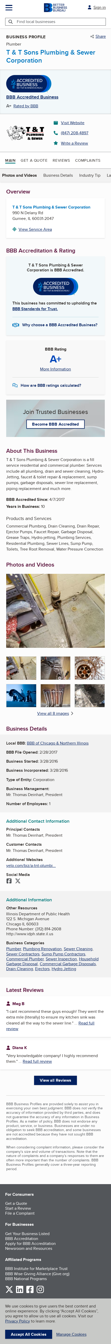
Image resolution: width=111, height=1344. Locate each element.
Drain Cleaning (19, 969)
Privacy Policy (17, 1321)
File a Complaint (20, 1213)
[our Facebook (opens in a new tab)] (30, 1292)
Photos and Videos (19, 175)
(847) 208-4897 (74, 132)
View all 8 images (53, 713)
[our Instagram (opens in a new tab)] (40, 1292)
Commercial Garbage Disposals (68, 964)
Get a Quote (34, 160)
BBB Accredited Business (32, 97)
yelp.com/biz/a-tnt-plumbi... (31, 865)
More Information (55, 369)
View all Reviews (56, 1080)
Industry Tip (89, 175)
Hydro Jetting (64, 969)
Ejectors (42, 969)
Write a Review (74, 143)
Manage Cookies (71, 1334)
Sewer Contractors (22, 954)
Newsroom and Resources (28, 1248)
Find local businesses (36, 22)
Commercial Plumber (25, 959)
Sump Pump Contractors (63, 954)
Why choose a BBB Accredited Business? (59, 325)
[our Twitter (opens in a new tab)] (9, 1292)
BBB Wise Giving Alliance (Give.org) (37, 1274)
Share (101, 36)
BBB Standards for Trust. (35, 309)
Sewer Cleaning (78, 949)
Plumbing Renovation (42, 949)
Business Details (58, 175)
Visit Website (72, 122)
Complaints (88, 160)
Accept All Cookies (28, 1334)
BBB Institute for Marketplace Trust (36, 1269)
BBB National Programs (26, 1279)
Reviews (61, 160)
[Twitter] (18, 881)
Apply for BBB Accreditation (30, 1243)
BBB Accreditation (21, 1239)
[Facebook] (9, 881)
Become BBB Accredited (55, 424)
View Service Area (35, 229)
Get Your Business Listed (27, 1234)
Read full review (37, 1061)
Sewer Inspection (61, 959)
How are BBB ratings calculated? (51, 385)
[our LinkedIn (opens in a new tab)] (19, 1292)
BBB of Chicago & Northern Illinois (58, 743)
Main (10, 160)
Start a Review (18, 1208)
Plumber (13, 949)
